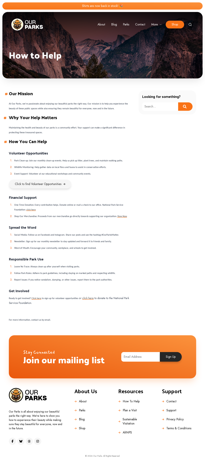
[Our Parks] (27, 25)
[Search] (190, 24)
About (101, 24)
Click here (36, 298)
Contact (140, 24)
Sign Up (171, 357)
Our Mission (21, 93)
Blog (114, 24)
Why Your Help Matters (33, 117)
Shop (175, 24)
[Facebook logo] (12, 441)
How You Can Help (28, 141)
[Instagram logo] (37, 441)
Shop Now (122, 216)
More (154, 24)
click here (31, 210)
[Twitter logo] (20, 441)
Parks (126, 24)
